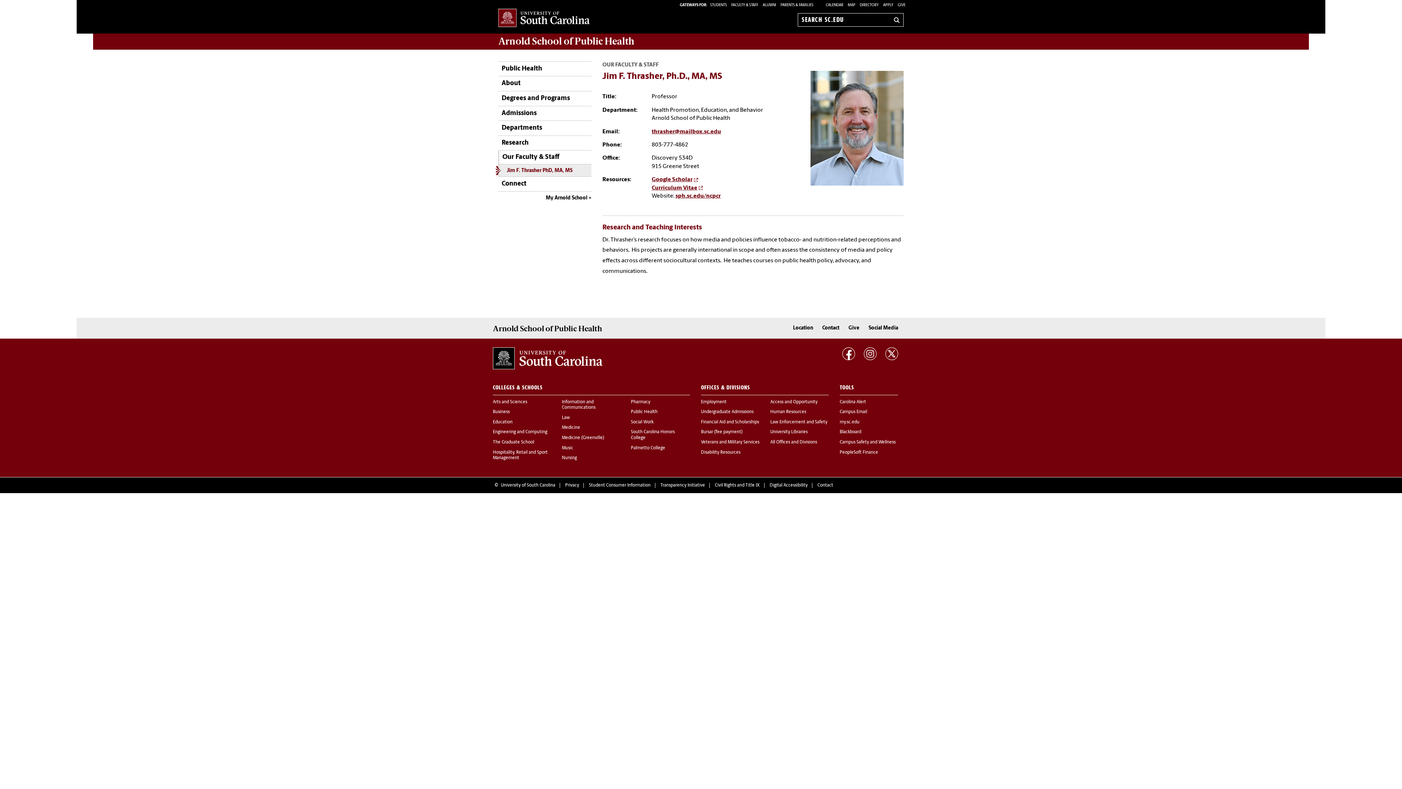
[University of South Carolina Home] (544, 18)
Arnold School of (566, 41)
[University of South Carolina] (547, 358)
